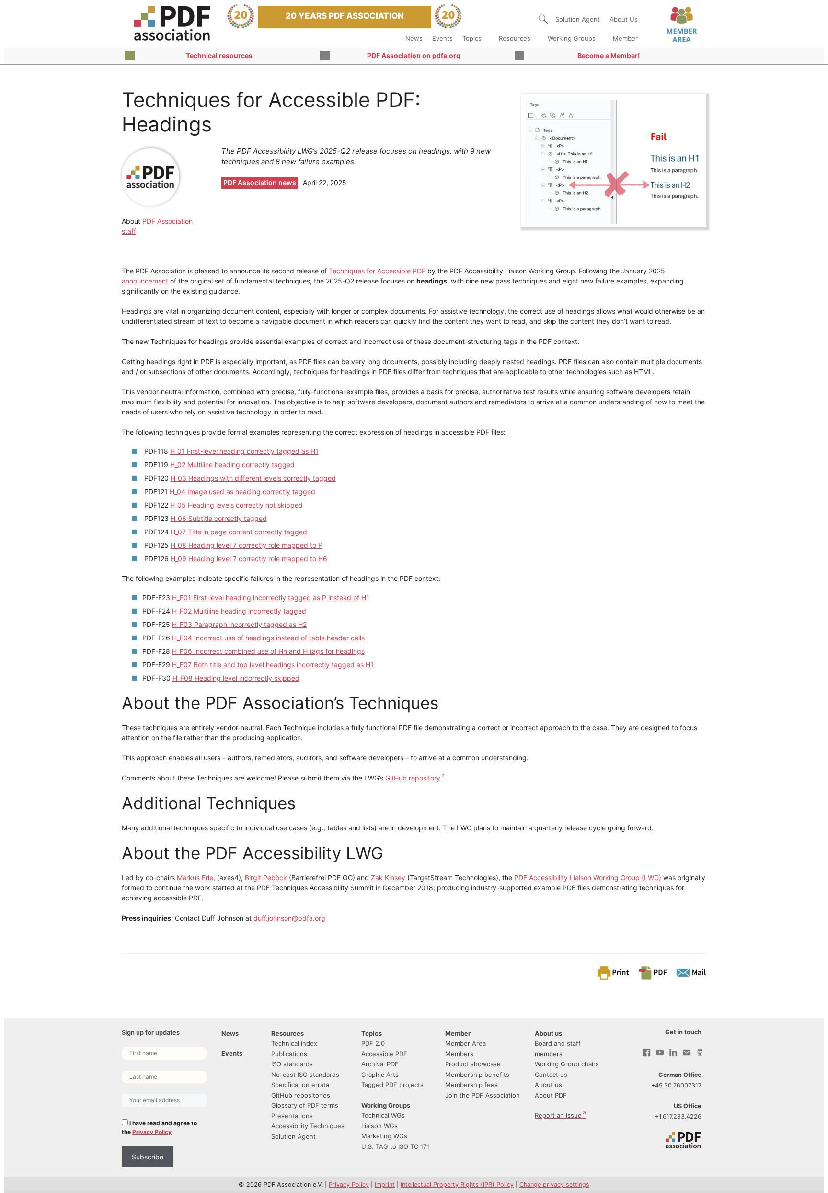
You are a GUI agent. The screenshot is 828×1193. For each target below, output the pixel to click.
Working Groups (572, 38)
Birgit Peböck (266, 878)
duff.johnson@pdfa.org (289, 918)
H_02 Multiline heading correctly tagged (232, 465)
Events (442, 38)
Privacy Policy (152, 1131)
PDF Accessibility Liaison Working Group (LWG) (587, 878)
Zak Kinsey (388, 878)
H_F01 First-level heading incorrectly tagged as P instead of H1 (270, 597)
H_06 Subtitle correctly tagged (219, 518)
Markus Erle (195, 878)
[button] (543, 19)
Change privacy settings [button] (554, 1184)
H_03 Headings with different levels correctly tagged (253, 478)
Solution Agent (577, 19)
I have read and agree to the (159, 1127)
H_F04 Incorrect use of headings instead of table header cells (268, 638)
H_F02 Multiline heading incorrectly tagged (239, 611)
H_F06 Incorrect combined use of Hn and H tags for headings (268, 651)
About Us (624, 19)
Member (625, 38)
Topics (472, 38)
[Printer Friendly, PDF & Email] (651, 972)
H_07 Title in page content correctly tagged (239, 532)
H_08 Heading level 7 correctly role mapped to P (246, 545)
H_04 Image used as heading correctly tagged (242, 491)
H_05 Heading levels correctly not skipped (236, 505)
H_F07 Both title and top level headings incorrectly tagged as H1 (273, 665)
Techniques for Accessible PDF (377, 271)
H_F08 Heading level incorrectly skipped (235, 678)
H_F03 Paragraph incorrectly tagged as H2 (239, 624)
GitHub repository (412, 778)
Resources (514, 38)
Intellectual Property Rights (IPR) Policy (457, 1184)
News (414, 38)
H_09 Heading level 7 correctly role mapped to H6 (249, 559)
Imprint (385, 1184)
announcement (145, 281)
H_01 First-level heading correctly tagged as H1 (244, 451)
